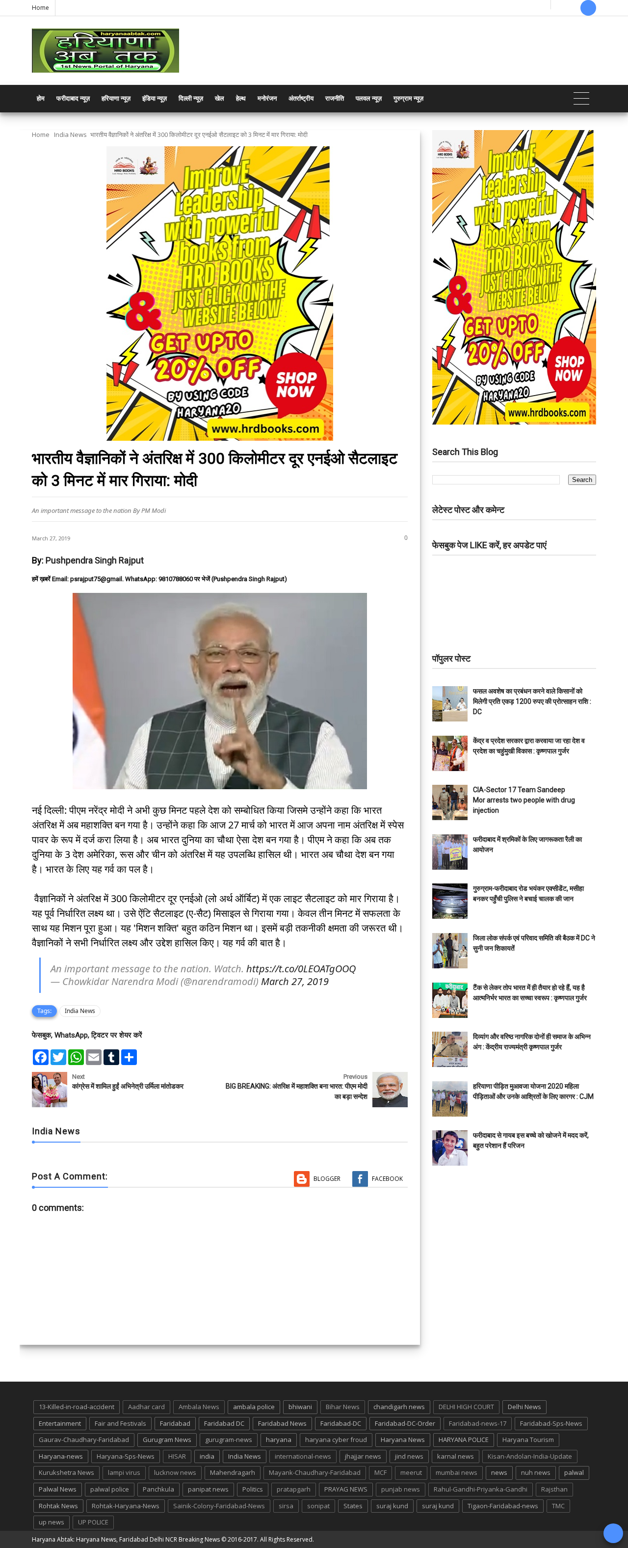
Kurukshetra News (66, 1472)
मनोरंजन (267, 98)
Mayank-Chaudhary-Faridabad (315, 1472)
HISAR (177, 1456)
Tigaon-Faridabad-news (503, 1505)
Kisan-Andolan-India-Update (530, 1456)
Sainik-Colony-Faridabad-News (219, 1505)
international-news (303, 1456)
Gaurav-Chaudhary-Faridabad (84, 1439)
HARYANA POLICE (464, 1439)
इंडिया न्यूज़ (154, 98)
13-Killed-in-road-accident (76, 1406)
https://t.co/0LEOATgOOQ (301, 968)
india (207, 1456)
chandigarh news (399, 1406)
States (353, 1505)
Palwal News (58, 1489)
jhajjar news (363, 1456)
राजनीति (334, 98)
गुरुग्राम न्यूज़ (408, 98)
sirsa (286, 1505)
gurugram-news (228, 1439)
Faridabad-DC (340, 1423)
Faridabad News (282, 1423)
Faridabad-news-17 (477, 1423)
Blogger (327, 1178)
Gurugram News (167, 1439)
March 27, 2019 (295, 981)
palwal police (109, 1489)
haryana (278, 1439)
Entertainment (60, 1423)
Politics (252, 1489)
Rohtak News (58, 1505)
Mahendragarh (232, 1472)
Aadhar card (146, 1406)
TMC (558, 1505)
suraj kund (392, 1505)
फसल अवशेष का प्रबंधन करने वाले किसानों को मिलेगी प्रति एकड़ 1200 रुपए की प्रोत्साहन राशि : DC (532, 701)
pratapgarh (294, 1489)
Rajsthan (554, 1489)
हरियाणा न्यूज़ (116, 98)
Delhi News (524, 1406)
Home (40, 7)
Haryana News (403, 1439)
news (499, 1472)
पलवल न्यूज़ (369, 98)
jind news (409, 1456)
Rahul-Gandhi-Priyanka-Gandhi (480, 1489)
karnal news (455, 1456)
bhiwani (300, 1406)
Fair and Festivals (120, 1423)
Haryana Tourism (528, 1439)
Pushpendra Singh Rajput (95, 560)
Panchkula (158, 1489)
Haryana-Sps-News (126, 1456)
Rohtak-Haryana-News (125, 1505)
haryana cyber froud (336, 1439)
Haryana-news (61, 1456)
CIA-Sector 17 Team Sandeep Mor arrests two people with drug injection (524, 800)
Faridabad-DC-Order (405, 1423)
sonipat (318, 1505)
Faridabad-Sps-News (551, 1423)
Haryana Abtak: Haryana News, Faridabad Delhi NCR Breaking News (126, 1539)
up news (51, 1522)
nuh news (535, 1472)
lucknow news (175, 1472)
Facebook (387, 1178)
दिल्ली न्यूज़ (191, 98)
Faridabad (175, 1423)
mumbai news (456, 1472)
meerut (411, 1472)
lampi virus (124, 1472)
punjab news (400, 1489)
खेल (219, 98)
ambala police (254, 1406)
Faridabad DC (224, 1423)
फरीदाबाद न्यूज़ (73, 98)
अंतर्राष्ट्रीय (301, 98)
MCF (380, 1472)
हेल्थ (241, 98)
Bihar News (343, 1406)
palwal (574, 1472)
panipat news (208, 1489)
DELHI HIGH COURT (466, 1406)
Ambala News (199, 1406)
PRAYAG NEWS (345, 1489)
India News (70, 134)
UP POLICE (93, 1522)
